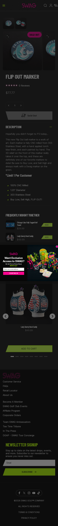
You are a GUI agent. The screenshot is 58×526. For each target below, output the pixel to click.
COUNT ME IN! (13, 273)
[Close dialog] (57, 247)
